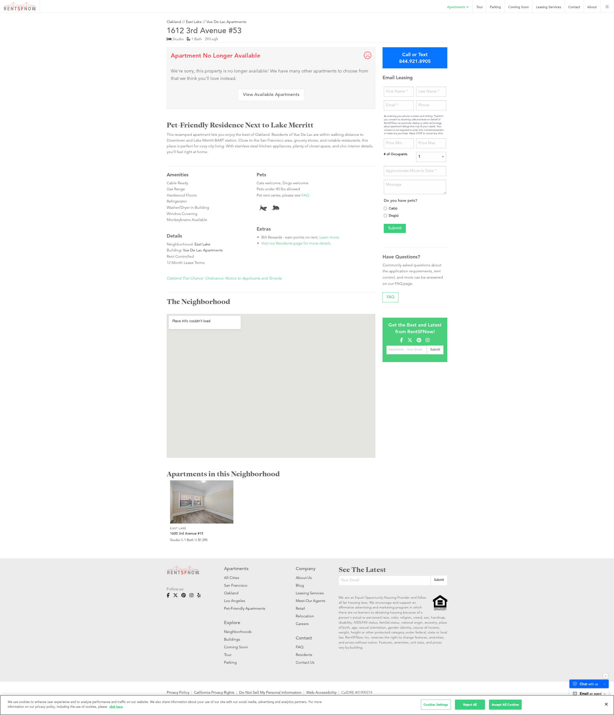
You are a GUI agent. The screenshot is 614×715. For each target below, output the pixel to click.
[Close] (606, 704)
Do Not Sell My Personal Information (270, 692)
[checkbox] (385, 208)
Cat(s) (393, 208)
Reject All (470, 705)
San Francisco (236, 585)
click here (116, 707)
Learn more (329, 237)
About (592, 7)
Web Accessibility (321, 692)
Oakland (174, 21)
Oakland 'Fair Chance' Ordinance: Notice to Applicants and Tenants (224, 278)
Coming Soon (518, 7)
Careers (302, 623)
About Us (304, 577)
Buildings (232, 639)
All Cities (231, 577)
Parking (495, 7)
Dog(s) (394, 216)
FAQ (305, 195)
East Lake (194, 21)
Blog (300, 585)
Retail (300, 608)
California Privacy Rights (214, 692)
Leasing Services (310, 593)
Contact (574, 7)
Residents (304, 654)
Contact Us (305, 662)
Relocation (305, 616)
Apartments (456, 7)
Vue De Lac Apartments (226, 21)
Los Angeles (234, 600)
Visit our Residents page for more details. (296, 243)
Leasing (548, 7)
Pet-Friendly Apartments (244, 608)
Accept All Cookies (505, 705)
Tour (479, 7)
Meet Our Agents (310, 600)
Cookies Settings (436, 705)
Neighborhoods (238, 631)
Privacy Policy (178, 692)
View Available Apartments (271, 95)
